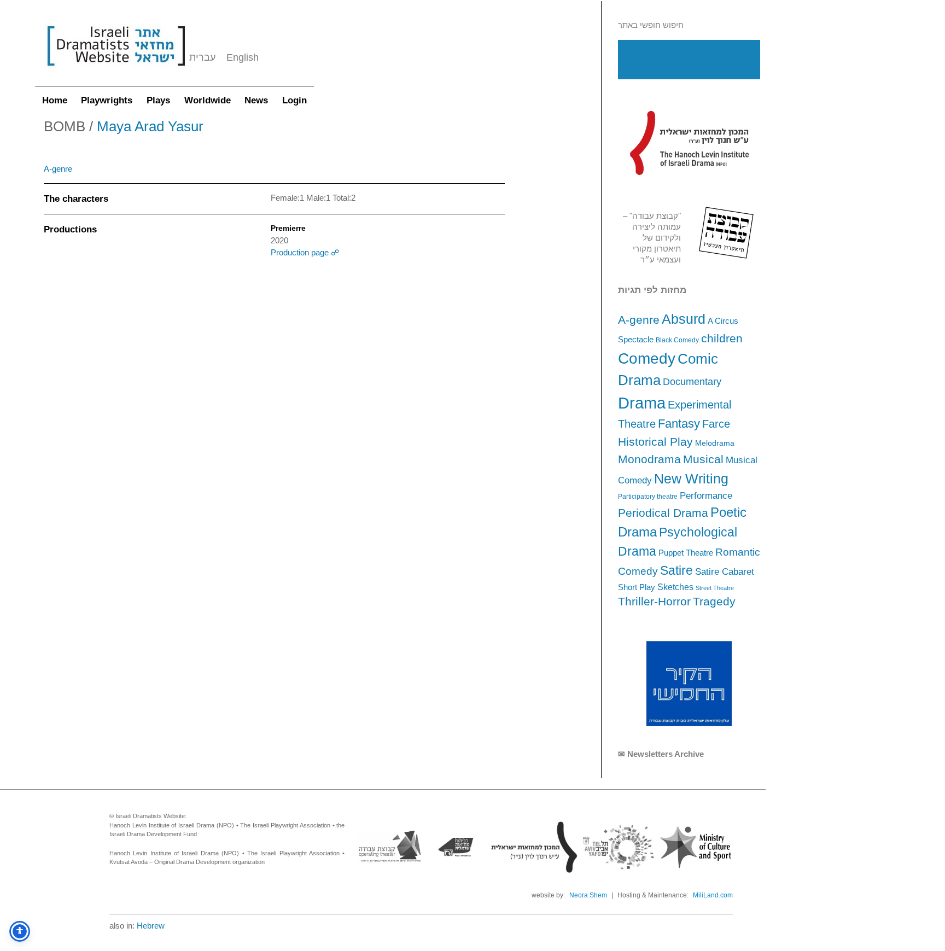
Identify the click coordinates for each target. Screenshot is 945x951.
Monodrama (649, 459)
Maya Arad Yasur (150, 126)
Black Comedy (677, 340)
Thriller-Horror (654, 601)
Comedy (646, 358)
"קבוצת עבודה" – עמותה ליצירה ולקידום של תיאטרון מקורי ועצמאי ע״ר (652, 237)
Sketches (675, 587)
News (256, 100)
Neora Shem (588, 895)
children (722, 338)
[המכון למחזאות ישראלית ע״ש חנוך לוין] (689, 142)
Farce (716, 424)
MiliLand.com (713, 895)
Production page (301, 252)
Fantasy (679, 423)
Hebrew (151, 925)
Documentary (692, 381)
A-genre (639, 319)
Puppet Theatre (685, 553)
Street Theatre (715, 588)
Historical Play (655, 441)
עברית (202, 57)
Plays (158, 100)
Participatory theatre (648, 496)
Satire (676, 570)
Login (294, 100)
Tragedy (714, 601)
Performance (706, 496)
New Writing (691, 478)
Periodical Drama (663, 513)
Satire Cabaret (724, 571)
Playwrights (106, 100)
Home (54, 100)
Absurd (683, 318)
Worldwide (207, 100)
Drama (642, 403)
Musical (703, 459)
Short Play (636, 587)
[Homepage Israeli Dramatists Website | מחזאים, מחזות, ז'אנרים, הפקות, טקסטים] (116, 71)
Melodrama (714, 443)
